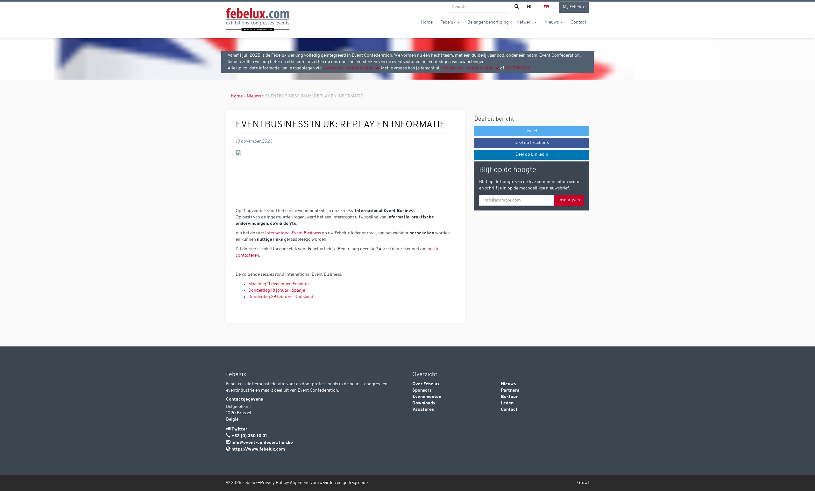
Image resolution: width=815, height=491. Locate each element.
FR (546, 7)
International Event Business (293, 233)
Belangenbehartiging (488, 22)
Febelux (448, 22)
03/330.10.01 (518, 68)
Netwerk (525, 22)
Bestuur (509, 397)
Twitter (239, 429)
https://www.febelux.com (258, 449)
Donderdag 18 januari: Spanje (276, 290)
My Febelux (574, 7)
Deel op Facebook (531, 142)
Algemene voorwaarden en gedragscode (329, 482)
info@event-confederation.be (470, 68)
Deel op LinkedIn (531, 154)
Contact (578, 22)
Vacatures (423, 409)
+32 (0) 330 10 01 (249, 436)
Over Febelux (426, 384)
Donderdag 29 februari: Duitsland (280, 297)
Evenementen (426, 397)
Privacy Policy (274, 482)
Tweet (531, 131)
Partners (510, 390)
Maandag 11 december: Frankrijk (279, 284)
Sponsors (422, 390)
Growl (583, 482)
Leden (507, 403)
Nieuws (552, 22)
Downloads (423, 403)
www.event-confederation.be (350, 68)
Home (427, 22)
